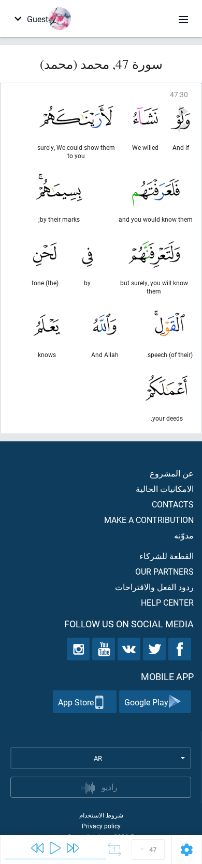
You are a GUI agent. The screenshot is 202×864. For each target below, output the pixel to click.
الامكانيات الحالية (165, 488)
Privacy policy (101, 826)
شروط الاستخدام (101, 815)
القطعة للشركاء (166, 555)
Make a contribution (149, 519)
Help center (167, 602)
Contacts (173, 504)
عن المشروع (172, 473)
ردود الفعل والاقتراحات (154, 586)
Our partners (164, 571)
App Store (76, 702)
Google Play (146, 702)
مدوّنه (184, 535)
